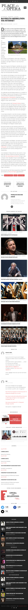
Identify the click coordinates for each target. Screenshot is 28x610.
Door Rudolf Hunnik (9, 551)
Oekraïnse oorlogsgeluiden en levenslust (16, 550)
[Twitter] (15, 1)
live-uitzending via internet (12, 156)
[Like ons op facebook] (14, 507)
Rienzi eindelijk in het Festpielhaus (9, 235)
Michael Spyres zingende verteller (9, 257)
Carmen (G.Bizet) (5, 451)
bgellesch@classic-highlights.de (12, 366)
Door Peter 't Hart (9, 556)
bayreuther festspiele (9, 175)
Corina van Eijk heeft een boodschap (14, 593)
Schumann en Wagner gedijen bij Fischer (10, 323)
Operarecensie (10, 278)
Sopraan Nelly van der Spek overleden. (15, 543)
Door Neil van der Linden (10, 534)
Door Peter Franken (9, 567)
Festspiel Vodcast (17, 103)
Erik (6, 381)
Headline (20, 232)
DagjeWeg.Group (23, 606)
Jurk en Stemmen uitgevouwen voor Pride (16, 532)
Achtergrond (4, 16)
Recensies (10, 233)
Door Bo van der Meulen (10, 544)
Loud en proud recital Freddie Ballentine (15, 560)
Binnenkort (10, 16)
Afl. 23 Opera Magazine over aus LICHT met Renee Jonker (15, 441)
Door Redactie (8, 530)
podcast (15, 175)
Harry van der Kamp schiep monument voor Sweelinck (16, 528)
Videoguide (4, 147)
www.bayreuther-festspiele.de (8, 97)
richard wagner (21, 175)
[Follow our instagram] (2, 511)
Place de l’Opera (12, 171)
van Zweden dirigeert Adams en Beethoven (11, 465)
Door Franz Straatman (10, 572)
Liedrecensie (18, 255)
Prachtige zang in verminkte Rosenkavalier (16, 570)
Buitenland (10, 232)
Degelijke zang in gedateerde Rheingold (10, 301)
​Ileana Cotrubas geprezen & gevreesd (15, 522)
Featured (16, 16)
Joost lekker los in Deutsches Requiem (15, 538)
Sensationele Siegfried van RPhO (8, 346)
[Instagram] (13, 1)
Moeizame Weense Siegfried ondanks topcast (11, 279)
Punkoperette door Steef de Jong (8, 472)
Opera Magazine (3, 441)
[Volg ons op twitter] (2, 507)
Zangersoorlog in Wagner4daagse (14, 555)
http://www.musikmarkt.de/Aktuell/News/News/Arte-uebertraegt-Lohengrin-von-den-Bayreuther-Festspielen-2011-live (16, 398)
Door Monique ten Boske (10, 523)
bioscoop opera (4, 232)
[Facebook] (10, 1)
